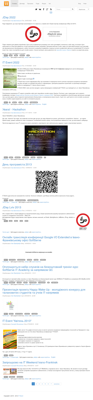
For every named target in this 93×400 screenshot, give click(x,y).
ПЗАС (11, 157)
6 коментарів (14, 357)
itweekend (20, 377)
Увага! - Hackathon (14, 109)
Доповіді (22, 3)
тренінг (19, 282)
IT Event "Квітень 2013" (17, 321)
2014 (20, 102)
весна (26, 102)
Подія (37, 3)
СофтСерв (12, 260)
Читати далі (5, 57)
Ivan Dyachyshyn (16, 243)
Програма (30, 3)
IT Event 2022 (10, 62)
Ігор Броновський (16, 20)
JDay (16, 55)
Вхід (79, 3)
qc (48, 282)
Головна (14, 3)
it (9, 102)
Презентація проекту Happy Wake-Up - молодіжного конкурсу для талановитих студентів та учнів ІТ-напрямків (43, 290)
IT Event (40, 157)
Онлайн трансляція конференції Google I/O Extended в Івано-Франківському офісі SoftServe (41, 238)
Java (10, 55)
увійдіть (27, 57)
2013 (26, 221)
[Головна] (7, 3)
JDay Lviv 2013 (11, 207)
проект (11, 314)
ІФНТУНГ (17, 157)
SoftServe (12, 282)
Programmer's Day (33, 200)
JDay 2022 (9, 17)
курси (25, 282)
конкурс (27, 314)
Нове (84, 3)
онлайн (29, 260)
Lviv (28, 55)
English (44, 104)
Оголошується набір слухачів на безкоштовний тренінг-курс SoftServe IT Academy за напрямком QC (40, 268)
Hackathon (25, 157)
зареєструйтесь (36, 57)
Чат (50, 3)
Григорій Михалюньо (17, 324)
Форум (44, 3)
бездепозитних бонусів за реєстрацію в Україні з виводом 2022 (34, 95)
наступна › (57, 384)
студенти (34, 314)
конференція (33, 102)
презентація (19, 314)
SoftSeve (43, 260)
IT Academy (33, 282)
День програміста (20, 200)
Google (36, 260)
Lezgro (33, 157)
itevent (14, 102)
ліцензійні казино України (63, 50)
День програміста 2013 (17, 164)
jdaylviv (22, 55)
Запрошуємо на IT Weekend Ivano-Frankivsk (29, 362)
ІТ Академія (42, 282)
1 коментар (14, 202)
